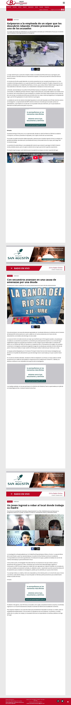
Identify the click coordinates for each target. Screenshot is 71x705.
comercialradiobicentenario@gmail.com (35, 703)
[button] (64, 2)
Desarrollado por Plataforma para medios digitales (15, 703)
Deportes (25, 7)
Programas (47, 7)
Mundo (36, 7)
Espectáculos (30, 7)
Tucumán (41, 7)
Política (19, 7)
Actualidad (9, 7)
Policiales (15, 7)
